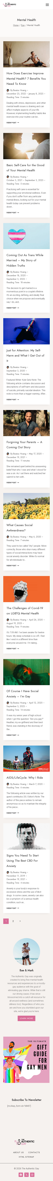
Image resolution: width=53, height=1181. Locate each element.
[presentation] (26, 54)
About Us (18, 1152)
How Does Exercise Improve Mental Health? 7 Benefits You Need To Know (26, 78)
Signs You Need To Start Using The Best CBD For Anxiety (23, 860)
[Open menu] (47, 4)
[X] (26, 1175)
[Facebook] (21, 1175)
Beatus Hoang (19, 90)
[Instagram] (32, 1175)
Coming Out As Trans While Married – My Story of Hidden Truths (25, 260)
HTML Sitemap (26, 1156)
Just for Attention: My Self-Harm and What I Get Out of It (25, 355)
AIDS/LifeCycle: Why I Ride (25, 777)
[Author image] (8, 90)
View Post (13, 123)
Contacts (34, 1152)
